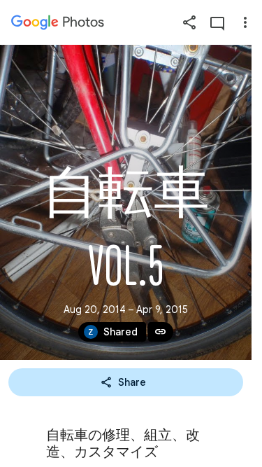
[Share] (189, 22)
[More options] (245, 22)
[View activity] (217, 22)
